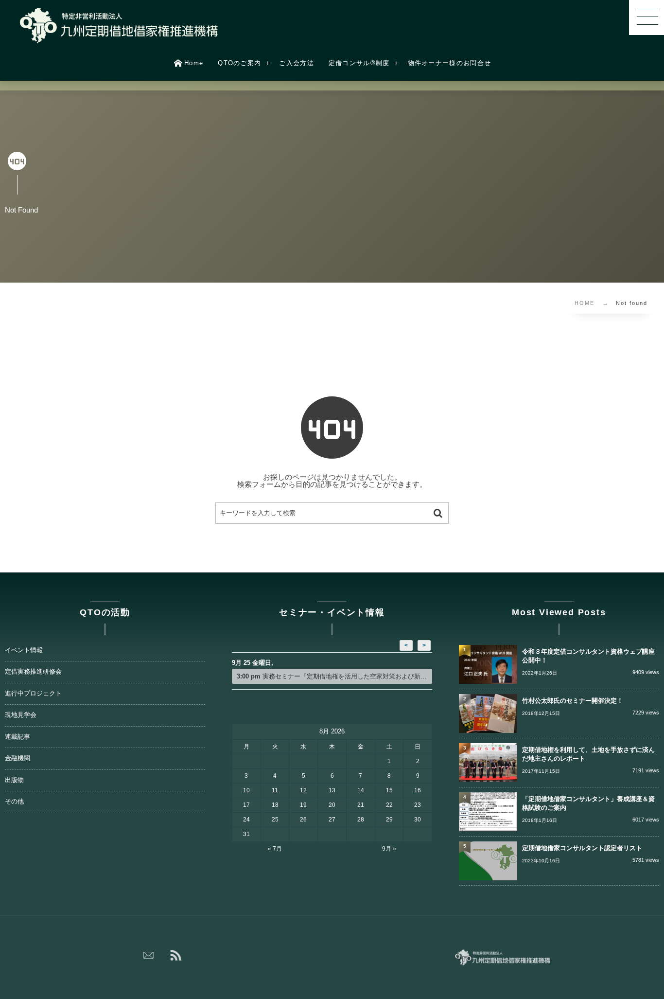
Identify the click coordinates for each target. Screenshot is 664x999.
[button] (646, 17)
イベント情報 (24, 650)
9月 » (389, 848)
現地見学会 (20, 715)
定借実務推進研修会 (33, 671)
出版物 (14, 780)
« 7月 (275, 848)
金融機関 (17, 758)
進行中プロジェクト (33, 693)
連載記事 (17, 736)
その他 (14, 801)
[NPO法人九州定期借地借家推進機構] (119, 25)
